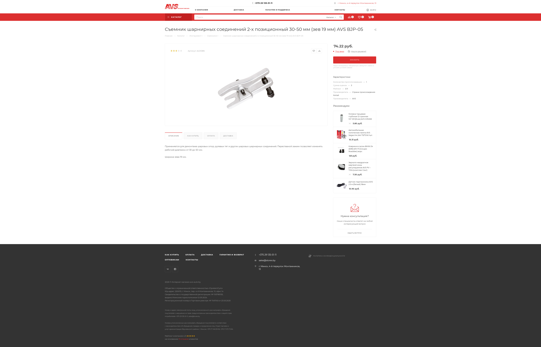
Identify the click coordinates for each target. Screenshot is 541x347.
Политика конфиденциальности (329, 256)
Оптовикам (172, 260)
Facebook (175, 269)
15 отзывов (184, 339)
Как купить (193, 136)
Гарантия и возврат (231, 255)
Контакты (192, 260)
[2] (174, 51)
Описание (173, 136)
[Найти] (341, 17)
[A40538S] (246, 88)
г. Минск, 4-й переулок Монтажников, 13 (357, 3)
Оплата (211, 136)
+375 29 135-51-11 (263, 3)
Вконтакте (168, 269)
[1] (171, 51)
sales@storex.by (267, 260)
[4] (178, 51)
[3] (176, 51)
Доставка (228, 136)
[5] (181, 51)
